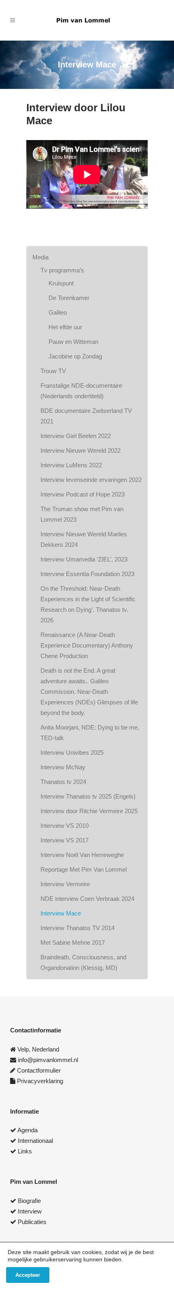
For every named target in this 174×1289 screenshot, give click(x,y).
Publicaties (32, 1221)
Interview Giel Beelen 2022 (75, 435)
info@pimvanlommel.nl (48, 1059)
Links (25, 1151)
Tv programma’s (62, 270)
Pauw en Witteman (73, 341)
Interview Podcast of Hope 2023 (82, 494)
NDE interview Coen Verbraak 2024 (87, 898)
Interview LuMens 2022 (71, 465)
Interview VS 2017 (64, 840)
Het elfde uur (65, 327)
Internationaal (35, 1140)
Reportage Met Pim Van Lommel (83, 869)
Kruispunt (61, 283)
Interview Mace (60, 913)
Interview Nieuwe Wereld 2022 (80, 450)
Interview (30, 1211)
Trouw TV (53, 370)
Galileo (58, 312)
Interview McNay (62, 767)
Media (40, 257)
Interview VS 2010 (64, 825)
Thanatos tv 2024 (63, 781)
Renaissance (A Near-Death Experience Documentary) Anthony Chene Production (86, 645)
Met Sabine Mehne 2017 (72, 942)
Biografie (29, 1200)
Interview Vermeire (65, 884)
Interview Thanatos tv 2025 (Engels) (88, 796)
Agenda (27, 1130)
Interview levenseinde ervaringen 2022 (91, 479)
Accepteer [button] (27, 1275)
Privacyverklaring (40, 1080)
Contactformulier (39, 1070)
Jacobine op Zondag (75, 356)
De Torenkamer (69, 297)
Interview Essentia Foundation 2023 (87, 573)
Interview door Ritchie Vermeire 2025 (89, 811)
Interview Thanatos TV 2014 (77, 927)
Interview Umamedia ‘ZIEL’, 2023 (83, 559)
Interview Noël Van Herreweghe (82, 854)
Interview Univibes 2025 (72, 752)
